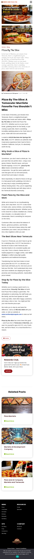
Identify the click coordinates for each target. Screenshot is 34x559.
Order (18, 507)
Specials (19, 509)
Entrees (4, 514)
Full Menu (4, 518)
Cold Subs (4, 509)
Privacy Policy (11, 548)
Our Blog (4, 526)
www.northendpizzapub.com (12, 314)
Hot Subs (4, 511)
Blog (8, 47)
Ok (17, 556)
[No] (32, 554)
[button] (32, 2)
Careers (19, 529)
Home (4, 47)
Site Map (4, 533)
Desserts (4, 516)
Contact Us (5, 531)
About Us (19, 526)
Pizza (3, 507)
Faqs (3, 529)
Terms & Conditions (21, 548)
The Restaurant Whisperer (10, 93)
